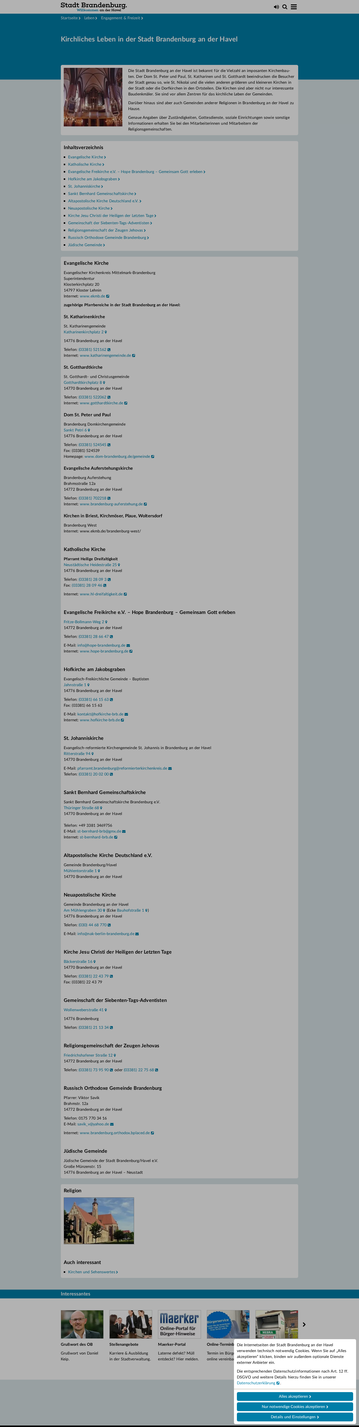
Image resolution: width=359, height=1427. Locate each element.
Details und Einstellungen (293, 1417)
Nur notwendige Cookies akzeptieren (293, 1407)
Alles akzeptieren (293, 1396)
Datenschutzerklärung (256, 1383)
